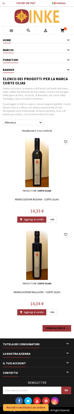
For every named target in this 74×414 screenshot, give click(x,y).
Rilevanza (24, 122)
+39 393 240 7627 (25, 3)
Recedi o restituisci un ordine (25, 407)
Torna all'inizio (57, 328)
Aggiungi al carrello (32, 219)
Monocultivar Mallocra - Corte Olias (37, 292)
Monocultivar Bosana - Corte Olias (37, 199)
